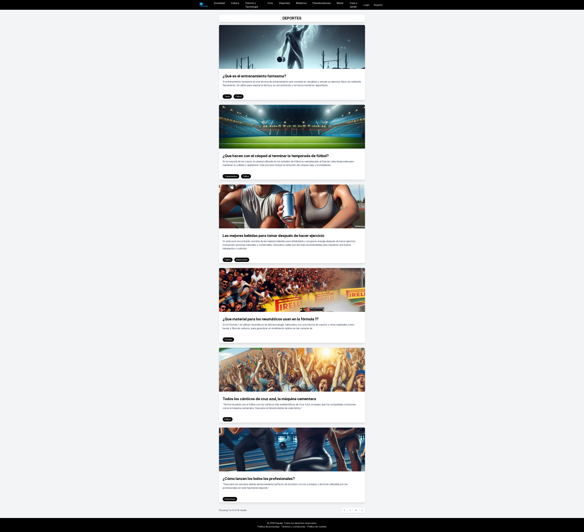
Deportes (284, 3)
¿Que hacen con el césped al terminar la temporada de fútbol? (276, 156)
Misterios (301, 3)
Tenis (227, 96)
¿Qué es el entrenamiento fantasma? (254, 76)
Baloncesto (241, 259)
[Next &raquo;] (362, 510)
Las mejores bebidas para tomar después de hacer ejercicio (273, 235)
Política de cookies (317, 526)
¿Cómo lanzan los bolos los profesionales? (259, 478)
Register (378, 5)
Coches (228, 339)
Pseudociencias (322, 3)
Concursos (229, 499)
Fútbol (238, 96)
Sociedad (219, 3)
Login (367, 5)
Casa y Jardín (353, 5)
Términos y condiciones (293, 526)
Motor (340, 3)
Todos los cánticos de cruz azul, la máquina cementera (269, 399)
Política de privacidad (268, 526)
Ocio (270, 3)
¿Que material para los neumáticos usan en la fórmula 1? (271, 319)
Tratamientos (230, 176)
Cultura (235, 3)
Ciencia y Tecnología (251, 5)
